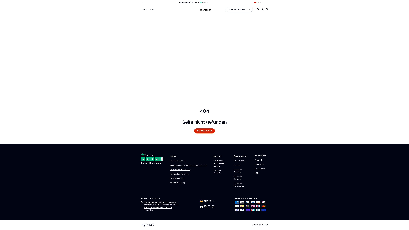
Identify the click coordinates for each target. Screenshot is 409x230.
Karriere (237, 165)
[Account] (262, 9)
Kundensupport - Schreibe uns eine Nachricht (188, 165)
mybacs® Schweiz (238, 178)
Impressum (259, 164)
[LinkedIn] (201, 206)
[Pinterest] (213, 206)
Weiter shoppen (204, 131)
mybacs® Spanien (238, 171)
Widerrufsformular (177, 178)
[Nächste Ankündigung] (245, 2)
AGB (256, 173)
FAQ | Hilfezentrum (177, 161)
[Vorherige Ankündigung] (143, 2)
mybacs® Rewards (217, 172)
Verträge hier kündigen (179, 174)
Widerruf (258, 160)
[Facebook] (209, 206)
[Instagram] (205, 206)
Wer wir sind (239, 161)
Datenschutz (260, 169)
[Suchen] (258, 9)
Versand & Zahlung (177, 183)
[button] (257, 2)
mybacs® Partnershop (239, 185)
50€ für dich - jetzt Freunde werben (219, 163)
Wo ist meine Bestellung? (180, 169)
